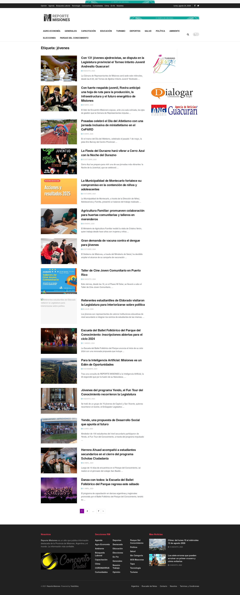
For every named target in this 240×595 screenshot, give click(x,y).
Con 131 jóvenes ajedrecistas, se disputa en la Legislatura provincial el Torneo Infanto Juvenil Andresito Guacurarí (113, 61)
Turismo (120, 31)
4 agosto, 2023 (88, 398)
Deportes (135, 31)
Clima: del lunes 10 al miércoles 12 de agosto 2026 (183, 542)
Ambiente (174, 31)
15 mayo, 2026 (87, 134)
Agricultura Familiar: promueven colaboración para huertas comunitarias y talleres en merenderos (112, 214)
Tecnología (76, 5)
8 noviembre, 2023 (89, 369)
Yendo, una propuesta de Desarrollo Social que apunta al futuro (110, 422)
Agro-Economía (51, 31)
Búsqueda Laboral (63, 5)
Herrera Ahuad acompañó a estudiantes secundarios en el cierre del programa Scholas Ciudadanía (108, 453)
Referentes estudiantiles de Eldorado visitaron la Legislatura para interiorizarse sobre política (113, 302)
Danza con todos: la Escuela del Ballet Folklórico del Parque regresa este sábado (110, 481)
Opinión (44, 5)
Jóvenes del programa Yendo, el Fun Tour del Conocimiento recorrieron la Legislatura (112, 392)
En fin (113, 5)
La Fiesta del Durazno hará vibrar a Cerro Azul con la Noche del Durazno (113, 152)
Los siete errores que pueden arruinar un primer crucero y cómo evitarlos (182, 558)
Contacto (163, 586)
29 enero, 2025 (88, 223)
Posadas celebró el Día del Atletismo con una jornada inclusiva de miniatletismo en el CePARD (112, 125)
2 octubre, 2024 (89, 249)
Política (160, 31)
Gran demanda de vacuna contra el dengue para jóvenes (110, 242)
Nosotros (120, 5)
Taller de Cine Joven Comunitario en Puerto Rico (111, 272)
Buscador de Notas (149, 586)
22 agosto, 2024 (89, 279)
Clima (107, 5)
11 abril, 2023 (87, 488)
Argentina (135, 586)
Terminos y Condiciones (189, 586)
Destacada (118, 544)
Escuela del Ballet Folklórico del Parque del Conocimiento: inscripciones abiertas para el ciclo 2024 (111, 334)
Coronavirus (86, 5)
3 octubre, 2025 (89, 193)
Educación (106, 31)
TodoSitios (74, 586)
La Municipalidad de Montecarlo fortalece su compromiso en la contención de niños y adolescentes (111, 184)
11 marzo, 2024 (88, 343)
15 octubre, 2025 (89, 159)
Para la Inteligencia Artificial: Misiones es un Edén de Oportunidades (111, 362)
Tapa (132, 563)
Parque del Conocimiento (74, 37)
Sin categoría (136, 555)
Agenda (51, 5)
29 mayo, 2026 (87, 105)
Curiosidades (98, 5)
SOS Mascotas (137, 559)
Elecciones (49, 37)
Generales (71, 31)
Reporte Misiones (53, 586)
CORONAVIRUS (102, 567)
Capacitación (88, 31)
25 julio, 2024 (87, 309)
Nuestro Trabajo (116, 566)
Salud (148, 31)
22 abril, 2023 (87, 463)
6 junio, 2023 (87, 428)
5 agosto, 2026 (88, 71)
